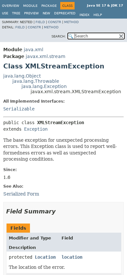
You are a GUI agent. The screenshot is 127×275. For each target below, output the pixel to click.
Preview (31, 13)
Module (30, 5)
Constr (54, 22)
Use (5, 13)
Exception (36, 129)
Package (49, 5)
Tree (16, 13)
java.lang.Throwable (35, 81)
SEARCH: (58, 36)
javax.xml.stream (45, 56)
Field (40, 22)
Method (71, 22)
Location (45, 257)
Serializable (19, 108)
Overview (10, 5)
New (46, 13)
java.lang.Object (22, 76)
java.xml (33, 49)
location (72, 257)
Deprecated (65, 13)
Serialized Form (21, 193)
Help (97, 15)
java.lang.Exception (44, 86)
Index (84, 15)
